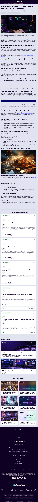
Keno (19, 433)
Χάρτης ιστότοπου (29, 501)
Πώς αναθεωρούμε (18, 461)
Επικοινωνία (18, 459)
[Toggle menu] (2, 1)
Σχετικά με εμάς (19, 458)
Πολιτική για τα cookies (19, 501)
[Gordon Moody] (14, 490)
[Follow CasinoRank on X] (18, 478)
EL (18, 480)
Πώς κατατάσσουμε (19, 463)
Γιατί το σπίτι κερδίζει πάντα (18, 444)
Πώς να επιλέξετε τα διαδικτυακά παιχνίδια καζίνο (19, 446)
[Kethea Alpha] (22, 490)
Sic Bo (19, 435)
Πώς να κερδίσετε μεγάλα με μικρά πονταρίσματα (18, 447)
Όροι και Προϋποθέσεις (9, 501)
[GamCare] (29, 490)
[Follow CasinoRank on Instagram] (15, 478)
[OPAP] (7, 490)
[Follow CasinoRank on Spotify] (22, 478)
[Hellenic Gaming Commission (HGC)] (2, 490)
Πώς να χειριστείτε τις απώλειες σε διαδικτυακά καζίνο (18, 451)
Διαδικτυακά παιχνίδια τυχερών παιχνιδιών (25, 113)
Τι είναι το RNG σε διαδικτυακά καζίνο (18, 449)
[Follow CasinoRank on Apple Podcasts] (25, 478)
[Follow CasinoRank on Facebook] (13, 478)
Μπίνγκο (18, 432)
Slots (19, 437)
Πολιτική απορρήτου (19, 465)
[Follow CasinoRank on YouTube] (20, 478)
